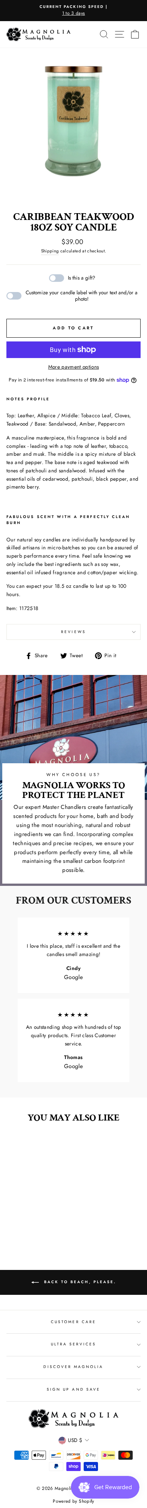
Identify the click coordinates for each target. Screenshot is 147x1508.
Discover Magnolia (73, 1367)
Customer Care (73, 1322)
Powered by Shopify (73, 1501)
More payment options (73, 366)
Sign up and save (73, 1389)
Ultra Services (73, 1344)
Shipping (50, 251)
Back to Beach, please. (79, 1282)
